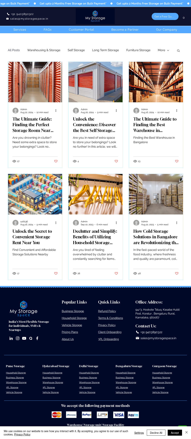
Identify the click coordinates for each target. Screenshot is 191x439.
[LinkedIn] (11, 338)
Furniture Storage (138, 50)
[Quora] (30, 338)
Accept (175, 433)
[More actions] (57, 110)
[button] (165, 16)
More (161, 50)
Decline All (156, 433)
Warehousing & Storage (43, 50)
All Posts (14, 50)
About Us (68, 339)
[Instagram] (17, 338)
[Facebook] (37, 338)
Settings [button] (139, 433)
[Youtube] (24, 338)
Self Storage (76, 50)
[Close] (186, 432)
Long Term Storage (105, 50)
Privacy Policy (22, 434)
